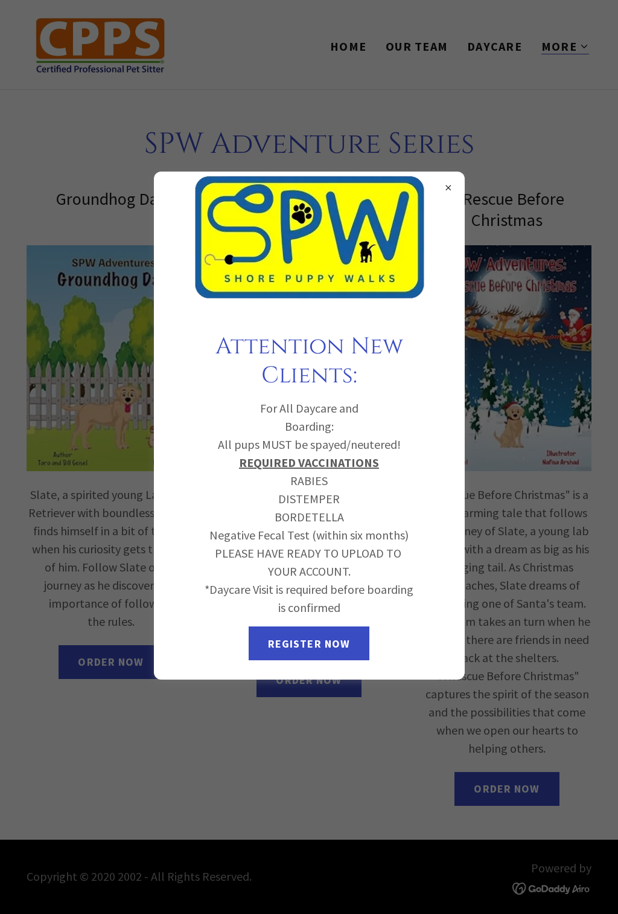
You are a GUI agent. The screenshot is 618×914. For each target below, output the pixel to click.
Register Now (309, 644)
